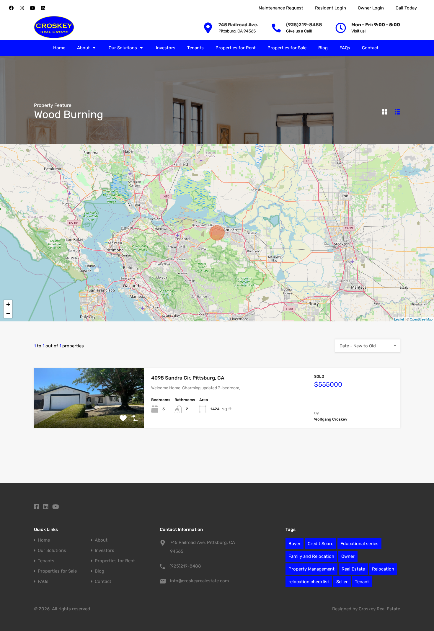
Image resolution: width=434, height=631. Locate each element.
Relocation (383, 569)
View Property (89, 415)
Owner (348, 556)
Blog (323, 47)
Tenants (195, 47)
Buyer (294, 543)
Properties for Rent (236, 47)
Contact (370, 47)
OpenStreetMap (421, 319)
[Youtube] (32, 8)
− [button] (8, 313)
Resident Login (330, 8)
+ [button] (8, 304)
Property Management (311, 569)
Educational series (359, 543)
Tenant (362, 581)
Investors (165, 47)
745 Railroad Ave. (238, 24)
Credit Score (320, 543)
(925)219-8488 (304, 24)
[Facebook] (11, 8)
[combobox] (367, 346)
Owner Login (371, 8)
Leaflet (399, 319)
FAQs (345, 47)
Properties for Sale (286, 47)
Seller (342, 581)
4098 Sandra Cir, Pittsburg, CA (187, 378)
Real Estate (353, 569)
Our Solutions (123, 47)
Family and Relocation (311, 556)
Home (59, 47)
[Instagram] (21, 8)
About (83, 47)
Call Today (406, 8)
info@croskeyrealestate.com (199, 580)
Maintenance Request (281, 8)
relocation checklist (308, 581)
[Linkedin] (43, 8)
